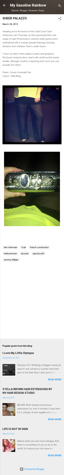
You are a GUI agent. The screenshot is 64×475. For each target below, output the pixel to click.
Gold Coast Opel (43, 31)
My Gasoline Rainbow (28, 5)
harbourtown (10, 253)
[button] (60, 19)
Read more (55, 379)
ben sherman (10, 247)
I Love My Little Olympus (18, 353)
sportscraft (38, 253)
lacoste (25, 253)
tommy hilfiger (11, 259)
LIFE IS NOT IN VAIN (15, 429)
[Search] (60, 6)
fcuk (23, 247)
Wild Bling (16, 76)
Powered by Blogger (33, 469)
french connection (39, 247)
